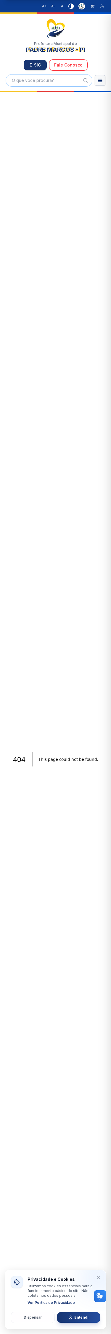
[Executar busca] (85, 80)
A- (53, 6)
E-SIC (35, 64)
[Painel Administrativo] (102, 6)
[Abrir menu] (100, 80)
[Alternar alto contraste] (71, 6)
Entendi (81, 1317)
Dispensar (33, 1317)
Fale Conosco (68, 64)
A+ (44, 6)
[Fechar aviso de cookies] (98, 1277)
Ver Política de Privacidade (51, 1302)
